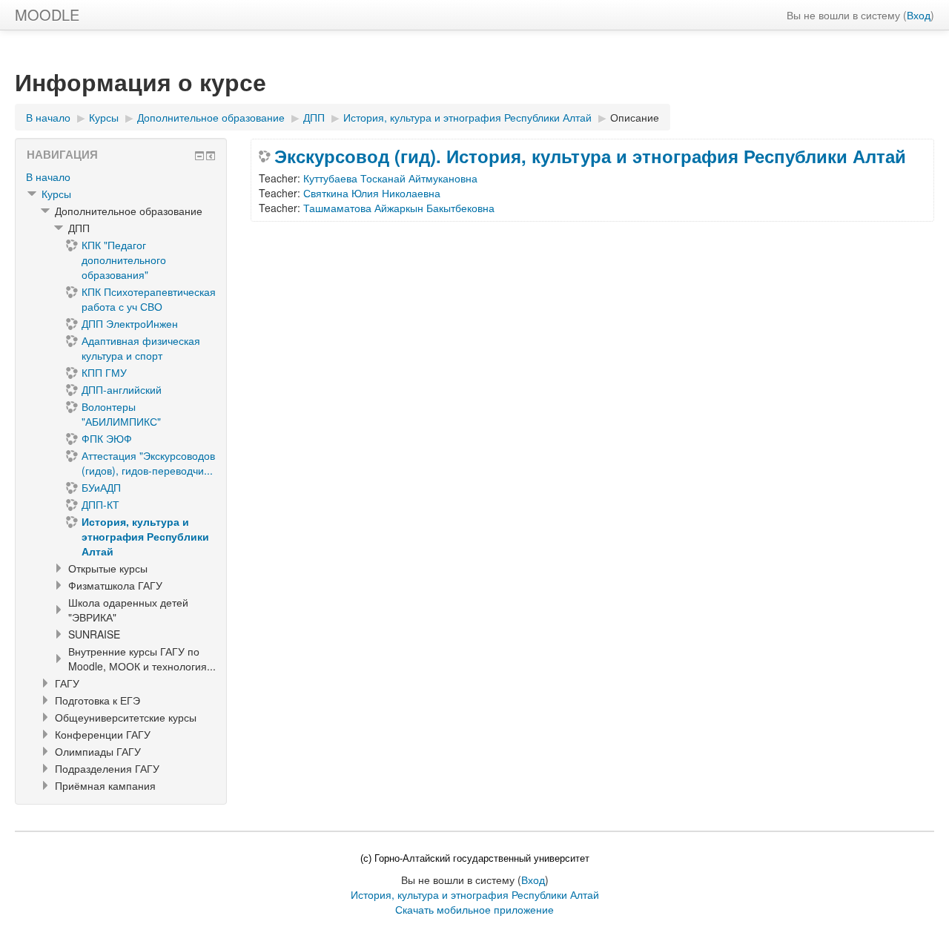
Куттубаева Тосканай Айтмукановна (390, 178)
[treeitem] (121, 176)
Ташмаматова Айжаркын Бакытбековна (399, 207)
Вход (918, 14)
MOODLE (47, 14)
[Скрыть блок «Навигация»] (199, 155)
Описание (634, 117)
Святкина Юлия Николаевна (371, 192)
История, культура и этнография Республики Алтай (475, 894)
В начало (48, 176)
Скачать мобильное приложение (474, 909)
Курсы (56, 193)
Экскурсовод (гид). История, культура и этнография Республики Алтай (590, 156)
